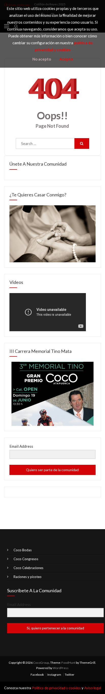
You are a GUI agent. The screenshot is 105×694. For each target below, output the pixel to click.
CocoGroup (41, 662)
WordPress (61, 668)
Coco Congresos (26, 559)
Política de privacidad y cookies (56, 688)
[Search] (81, 143)
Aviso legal (92, 688)
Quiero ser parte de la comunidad (52, 470)
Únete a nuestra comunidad (38, 164)
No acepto (41, 59)
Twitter (69, 674)
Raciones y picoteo (28, 577)
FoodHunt (68, 662)
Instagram (54, 674)
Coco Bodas (23, 550)
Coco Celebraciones (28, 568)
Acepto (66, 59)
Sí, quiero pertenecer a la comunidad (55, 628)
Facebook (37, 674)
